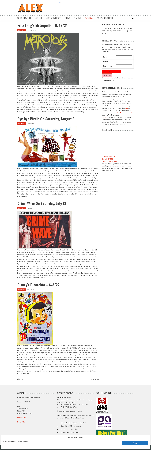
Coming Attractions (24, 18)
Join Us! (67, 18)
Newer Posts (95, 379)
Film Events (21, 30)
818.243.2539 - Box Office (109, 161)
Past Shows (89, 18)
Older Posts (20, 379)
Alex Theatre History (53, 18)
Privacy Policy (21, 422)
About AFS (38, 18)
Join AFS (105, 117)
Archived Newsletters (105, 18)
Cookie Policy (21, 418)
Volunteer (77, 18)
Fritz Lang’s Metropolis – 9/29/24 (42, 25)
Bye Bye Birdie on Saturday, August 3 (45, 118)
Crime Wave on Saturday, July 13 (41, 203)
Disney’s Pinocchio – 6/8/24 (38, 284)
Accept (135, 443)
